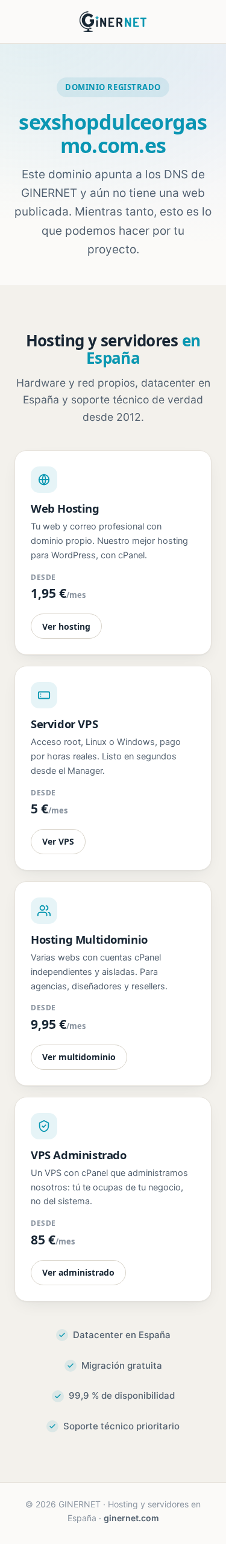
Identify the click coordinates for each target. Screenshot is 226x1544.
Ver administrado (78, 1272)
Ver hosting (66, 626)
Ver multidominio (79, 1057)
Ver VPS (58, 841)
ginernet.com (131, 1518)
